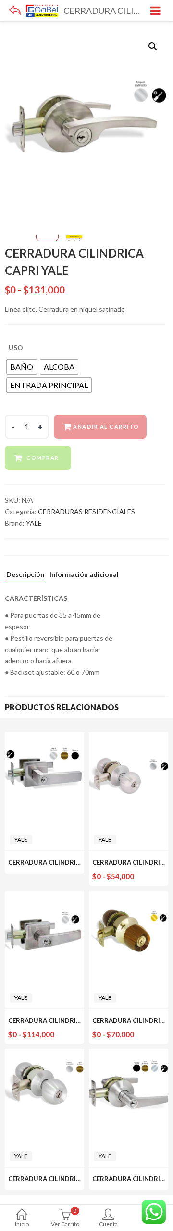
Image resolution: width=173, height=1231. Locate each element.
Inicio (22, 1224)
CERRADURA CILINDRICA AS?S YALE (62, 1020)
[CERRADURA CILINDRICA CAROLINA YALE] (44, 1054)
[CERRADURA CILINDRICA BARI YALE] (44, 738)
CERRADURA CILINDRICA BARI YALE (62, 862)
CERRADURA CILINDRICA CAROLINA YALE (71, 1179)
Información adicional (84, 574)
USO (16, 347)
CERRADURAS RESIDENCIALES (86, 511)
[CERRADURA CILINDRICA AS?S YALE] (44, 896)
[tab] (25, 577)
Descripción (25, 574)
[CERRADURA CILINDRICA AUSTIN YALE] (128, 1054)
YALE (34, 523)
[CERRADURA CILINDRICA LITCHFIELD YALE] (128, 738)
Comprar (42, 458)
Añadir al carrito (106, 426)
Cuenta (108, 1224)
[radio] (22, 367)
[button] (152, 46)
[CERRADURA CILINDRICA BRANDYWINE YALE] (128, 896)
